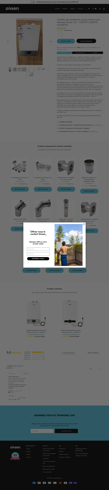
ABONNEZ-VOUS (38, 258)
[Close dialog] (84, 224)
